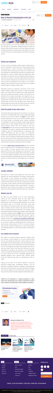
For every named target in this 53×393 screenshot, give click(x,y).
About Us (4, 371)
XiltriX (23, 116)
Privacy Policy (27, 383)
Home (2, 12)
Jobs (16, 367)
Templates (30, 371)
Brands (3, 367)
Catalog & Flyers (32, 373)
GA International (42, 383)
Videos (29, 369)
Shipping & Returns (32, 375)
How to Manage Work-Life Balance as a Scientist (5, 348)
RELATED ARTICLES (5, 335)
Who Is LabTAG (18, 365)
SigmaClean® (5, 127)
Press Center (18, 373)
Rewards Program (19, 369)
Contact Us (17, 375)
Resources (4, 373)
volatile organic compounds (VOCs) (16, 145)
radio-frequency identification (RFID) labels (23, 218)
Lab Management (13, 12)
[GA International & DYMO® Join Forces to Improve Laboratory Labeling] (29, 342)
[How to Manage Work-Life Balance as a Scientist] (6, 342)
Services (3, 369)
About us (16, 362)
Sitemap (9, 383)
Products (4, 365)
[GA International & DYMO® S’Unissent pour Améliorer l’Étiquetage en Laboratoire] (18, 342)
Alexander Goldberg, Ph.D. (7, 19)
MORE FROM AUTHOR (12, 335)
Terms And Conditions (18, 383)
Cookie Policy (34, 383)
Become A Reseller (19, 371)
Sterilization (7, 303)
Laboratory (7, 12)
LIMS (19, 213)
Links (2, 362)
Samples (30, 365)
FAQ (29, 367)
